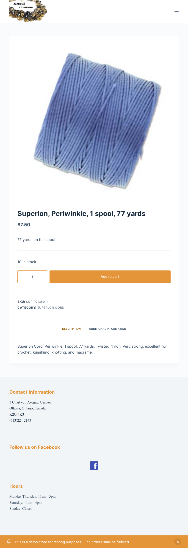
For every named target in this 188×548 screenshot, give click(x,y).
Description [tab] (71, 328)
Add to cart (110, 276)
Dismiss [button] (177, 541)
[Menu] (176, 11)
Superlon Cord (50, 307)
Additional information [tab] (107, 328)
